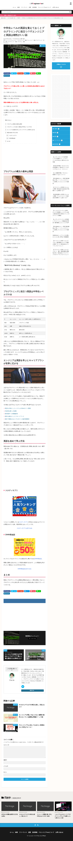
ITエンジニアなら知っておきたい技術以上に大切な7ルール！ (31, 726)
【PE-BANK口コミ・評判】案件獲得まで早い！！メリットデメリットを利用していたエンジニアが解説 (61, 181)
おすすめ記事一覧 (11, 18)
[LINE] (38, 73)
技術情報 (34, 7)
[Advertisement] (25, 155)
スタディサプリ (12, 135)
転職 (18, 7)
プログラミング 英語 (12, 41)
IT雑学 (18, 18)
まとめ (7, 141)
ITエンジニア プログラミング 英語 (19, 40)
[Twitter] (14, 73)
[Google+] (20, 73)
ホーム (14, 7)
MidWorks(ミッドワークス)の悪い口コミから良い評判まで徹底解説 (61, 236)
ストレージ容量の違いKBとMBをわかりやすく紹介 (44, 815)
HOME (4, 18)
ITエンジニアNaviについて (44, 7)
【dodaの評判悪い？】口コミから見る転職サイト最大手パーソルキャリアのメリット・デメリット (61, 167)
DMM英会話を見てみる (24, 569)
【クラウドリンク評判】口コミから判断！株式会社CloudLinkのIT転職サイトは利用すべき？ (61, 189)
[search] (70, 12)
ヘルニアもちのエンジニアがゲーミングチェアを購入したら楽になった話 (63, 816)
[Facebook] (7, 73)
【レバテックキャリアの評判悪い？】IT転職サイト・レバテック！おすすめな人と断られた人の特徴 (61, 159)
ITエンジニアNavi (41, 835)
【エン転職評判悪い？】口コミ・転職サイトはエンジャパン (61, 173)
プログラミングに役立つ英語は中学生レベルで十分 (18, 126)
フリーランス (24, 7)
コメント (6, 744)
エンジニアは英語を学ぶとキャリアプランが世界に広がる (20, 129)
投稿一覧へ (32, 690)
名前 (5, 759)
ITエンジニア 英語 (31, 40)
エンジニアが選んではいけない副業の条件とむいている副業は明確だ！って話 (32, 716)
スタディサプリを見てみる (24, 528)
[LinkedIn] (7, 76)
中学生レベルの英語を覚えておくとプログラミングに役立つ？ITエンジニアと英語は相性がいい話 (42, 18)
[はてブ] (27, 73)
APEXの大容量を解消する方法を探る (9, 815)
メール (6, 766)
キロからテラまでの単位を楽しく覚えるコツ (32, 706)
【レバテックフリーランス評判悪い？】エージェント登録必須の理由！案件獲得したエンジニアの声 (61, 221)
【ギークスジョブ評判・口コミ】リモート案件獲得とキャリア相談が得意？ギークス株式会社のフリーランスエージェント (61, 243)
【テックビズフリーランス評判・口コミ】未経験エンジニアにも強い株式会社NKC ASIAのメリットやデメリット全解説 (61, 213)
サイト (5, 772)
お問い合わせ (55, 7)
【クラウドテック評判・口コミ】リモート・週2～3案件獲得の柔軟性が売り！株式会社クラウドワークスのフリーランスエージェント (61, 252)
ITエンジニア (7, 40)
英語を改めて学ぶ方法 (11, 132)
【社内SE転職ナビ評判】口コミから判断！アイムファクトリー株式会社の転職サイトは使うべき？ (61, 196)
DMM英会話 (11, 138)
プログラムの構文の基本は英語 (13, 124)
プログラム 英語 (21, 41)
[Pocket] (33, 73)
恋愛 (30, 7)
